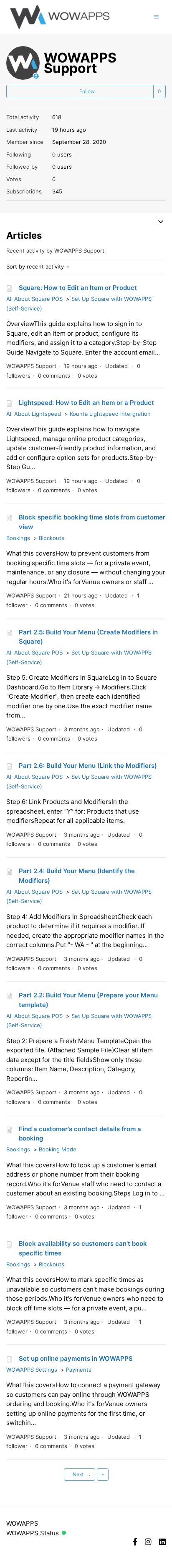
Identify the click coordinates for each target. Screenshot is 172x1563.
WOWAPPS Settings (31, 1369)
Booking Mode (57, 1149)
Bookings (18, 538)
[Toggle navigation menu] (156, 16)
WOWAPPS (22, 1523)
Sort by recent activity (36, 266)
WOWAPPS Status (32, 1533)
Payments (78, 1369)
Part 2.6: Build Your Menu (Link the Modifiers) (88, 766)
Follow (87, 91)
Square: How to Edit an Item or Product (78, 288)
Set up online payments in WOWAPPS (76, 1358)
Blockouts (51, 538)
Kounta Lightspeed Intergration (110, 413)
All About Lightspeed (33, 413)
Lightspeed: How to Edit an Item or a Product (86, 403)
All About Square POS (34, 298)
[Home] (60, 17)
